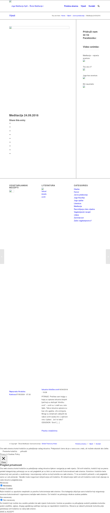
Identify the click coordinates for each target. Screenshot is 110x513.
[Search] (98, 6)
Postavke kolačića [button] (10, 451)
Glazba (76, 189)
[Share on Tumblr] (12, 142)
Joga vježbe (78, 200)
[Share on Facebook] (12, 123)
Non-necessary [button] (6, 497)
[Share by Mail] (12, 153)
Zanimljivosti (79, 217)
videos (76, 215)
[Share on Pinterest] (12, 134)
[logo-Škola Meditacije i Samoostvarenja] (27, 6)
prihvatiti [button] (23, 451)
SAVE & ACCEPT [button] (7, 511)
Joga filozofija (79, 197)
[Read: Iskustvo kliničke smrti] (44, 197)
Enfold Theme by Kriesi (49, 443)
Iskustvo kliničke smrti (50, 389)
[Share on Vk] (12, 146)
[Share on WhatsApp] (12, 131)
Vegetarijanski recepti (82, 212)
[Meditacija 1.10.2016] (108, 256)
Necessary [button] (4, 482)
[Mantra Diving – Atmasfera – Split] (2, 256)
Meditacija (78, 206)
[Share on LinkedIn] (12, 138)
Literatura (77, 203)
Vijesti (12, 15)
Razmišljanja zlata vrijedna (84, 209)
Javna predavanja (81, 194)
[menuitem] (71, 6)
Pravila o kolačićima (49, 430)
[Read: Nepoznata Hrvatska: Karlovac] (11, 191)
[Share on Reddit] (12, 150)
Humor (76, 192)
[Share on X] (12, 127)
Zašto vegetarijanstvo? (83, 220)
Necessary (7, 486)
